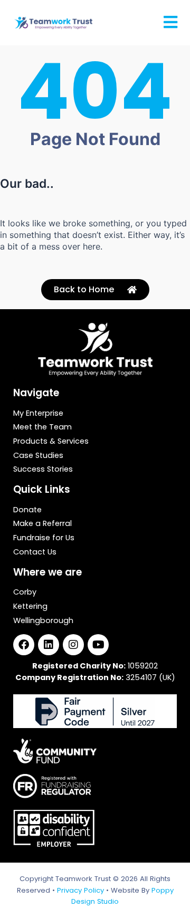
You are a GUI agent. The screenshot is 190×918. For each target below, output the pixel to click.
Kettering (30, 607)
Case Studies (38, 456)
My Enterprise (38, 413)
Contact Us (34, 552)
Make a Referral (42, 524)
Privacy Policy (80, 890)
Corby (24, 592)
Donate (27, 510)
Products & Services (51, 441)
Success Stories (43, 469)
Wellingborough (43, 621)
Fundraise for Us (43, 538)
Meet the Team (42, 427)
